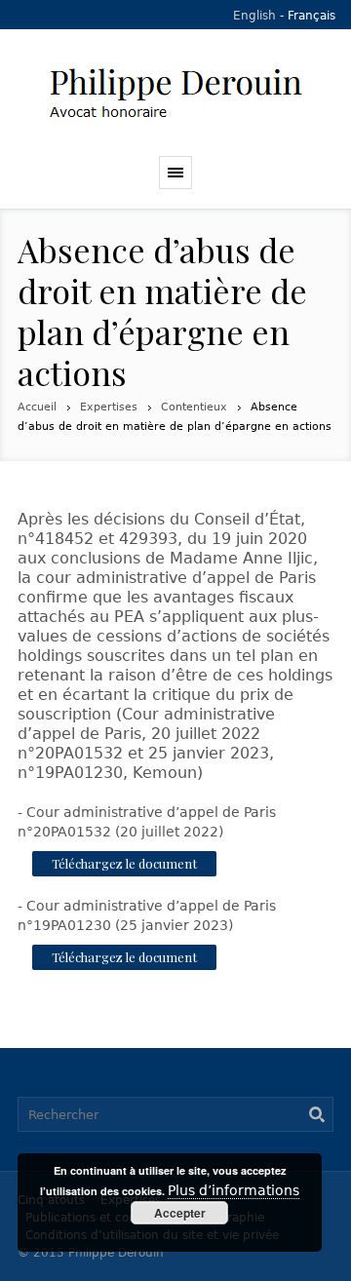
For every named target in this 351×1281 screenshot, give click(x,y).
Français (311, 15)
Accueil (37, 407)
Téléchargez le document (124, 863)
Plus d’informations (233, 1190)
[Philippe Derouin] (175, 92)
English (254, 15)
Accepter (180, 1213)
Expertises (108, 407)
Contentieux (194, 407)
